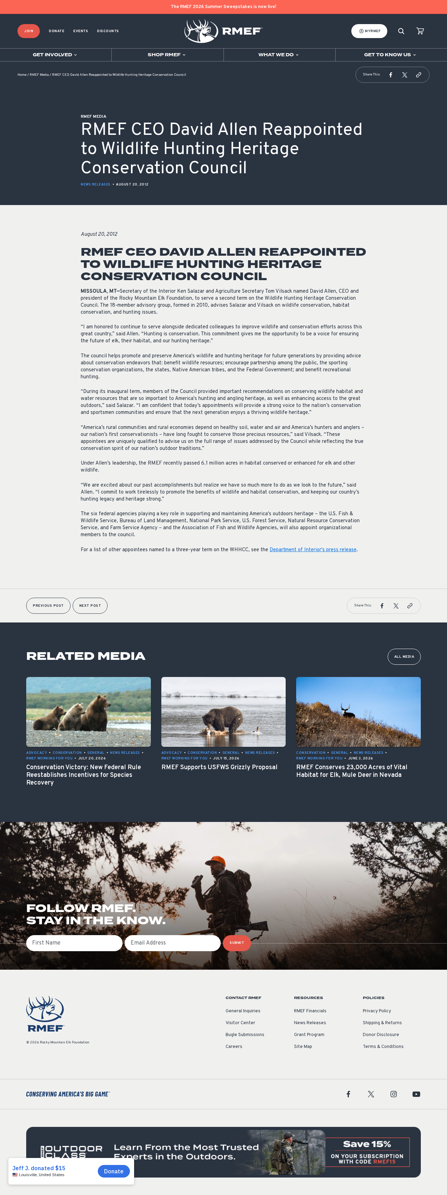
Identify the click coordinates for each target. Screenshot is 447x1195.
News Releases (96, 184)
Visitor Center (240, 1023)
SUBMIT (237, 943)
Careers (234, 1047)
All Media (404, 657)
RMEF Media (39, 75)
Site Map (303, 1047)
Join (28, 31)
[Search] (401, 31)
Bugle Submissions (245, 1035)
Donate (56, 31)
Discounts (108, 31)
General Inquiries (243, 1011)
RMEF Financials (310, 1011)
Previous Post (48, 606)
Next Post (90, 606)
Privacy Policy (377, 1011)
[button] (391, 75)
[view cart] (420, 31)
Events (80, 31)
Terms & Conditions (383, 1047)
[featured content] (223, 1152)
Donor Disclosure (381, 1035)
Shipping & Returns (382, 1023)
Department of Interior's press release (313, 550)
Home (22, 75)
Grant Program (309, 1035)
